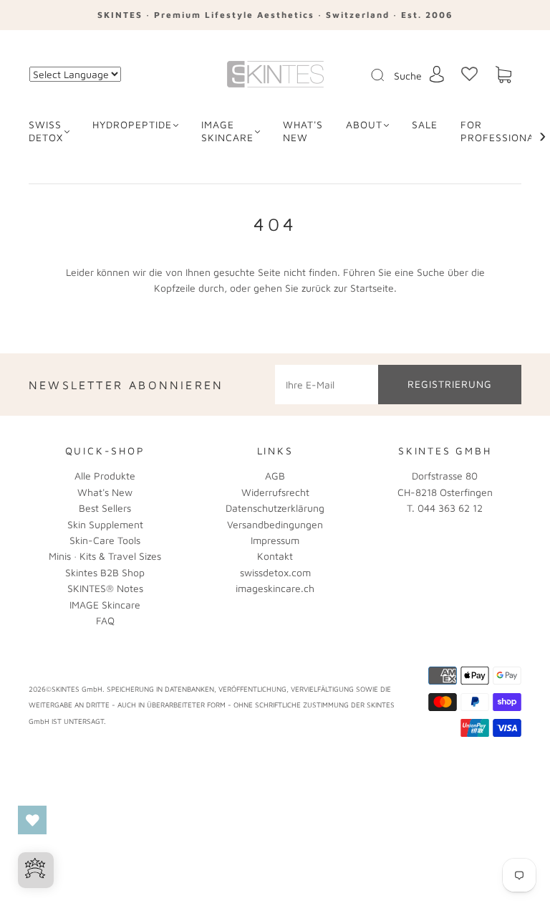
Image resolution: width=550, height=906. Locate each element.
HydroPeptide (132, 124)
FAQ (105, 620)
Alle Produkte (104, 475)
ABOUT (364, 124)
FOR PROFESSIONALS (503, 130)
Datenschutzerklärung (275, 508)
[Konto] (437, 74)
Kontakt (275, 556)
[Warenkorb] (503, 75)
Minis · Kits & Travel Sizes (105, 556)
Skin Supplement (105, 524)
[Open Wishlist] (32, 820)
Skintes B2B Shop (105, 572)
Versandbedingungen (275, 524)
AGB (275, 475)
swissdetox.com (275, 572)
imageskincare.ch (275, 588)
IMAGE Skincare (227, 130)
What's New (104, 492)
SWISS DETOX (46, 130)
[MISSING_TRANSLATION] (373, 76)
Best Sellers (105, 508)
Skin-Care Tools (104, 540)
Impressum (275, 540)
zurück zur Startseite (347, 288)
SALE (425, 124)
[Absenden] (386, 75)
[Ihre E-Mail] (326, 384)
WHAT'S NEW (303, 130)
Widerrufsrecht (275, 492)
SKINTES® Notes (105, 588)
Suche (408, 76)
